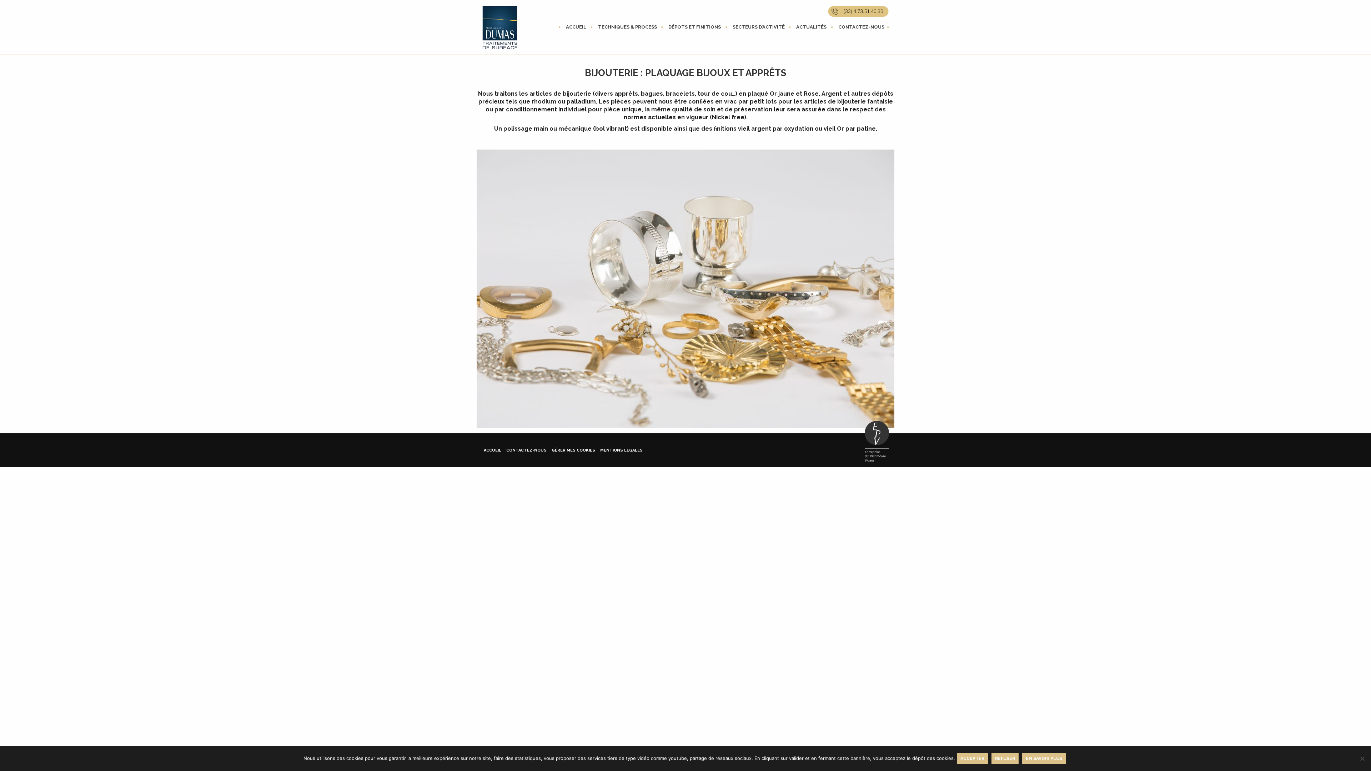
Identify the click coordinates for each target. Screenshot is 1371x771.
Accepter (972, 758)
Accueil (576, 27)
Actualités (811, 27)
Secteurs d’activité (759, 27)
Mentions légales (621, 450)
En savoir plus (1044, 758)
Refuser (1005, 758)
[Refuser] (1362, 758)
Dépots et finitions (694, 27)
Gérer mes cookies (573, 450)
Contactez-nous (861, 27)
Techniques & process (627, 27)
